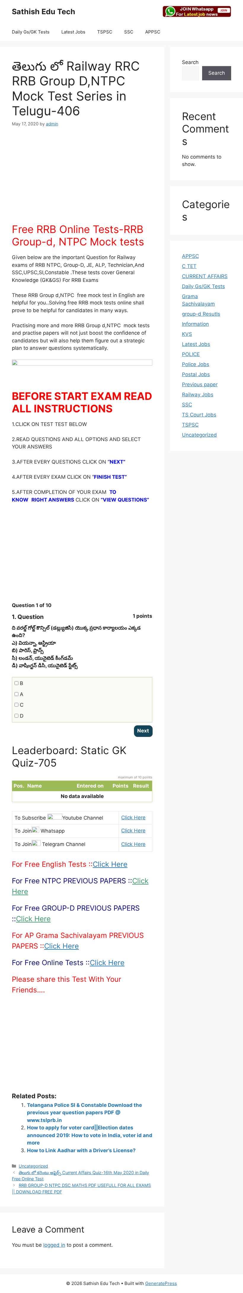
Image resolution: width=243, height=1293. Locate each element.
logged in (54, 1245)
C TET (189, 266)
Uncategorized (33, 1166)
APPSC (152, 32)
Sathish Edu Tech (43, 11)
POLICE (191, 354)
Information (195, 324)
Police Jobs (195, 364)
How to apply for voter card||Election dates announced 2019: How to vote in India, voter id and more (89, 1135)
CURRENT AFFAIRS (205, 276)
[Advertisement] (82, 178)
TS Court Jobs (199, 415)
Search (190, 62)
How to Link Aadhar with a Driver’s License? (81, 1150)
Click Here (133, 818)
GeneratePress (161, 1283)
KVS (187, 334)
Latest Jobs (73, 32)
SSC (128, 32)
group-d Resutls (201, 314)
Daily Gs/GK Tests (30, 32)
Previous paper (200, 384)
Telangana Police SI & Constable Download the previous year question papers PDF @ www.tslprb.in (84, 1112)
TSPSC (104, 32)
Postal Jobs (196, 374)
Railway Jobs (197, 395)
